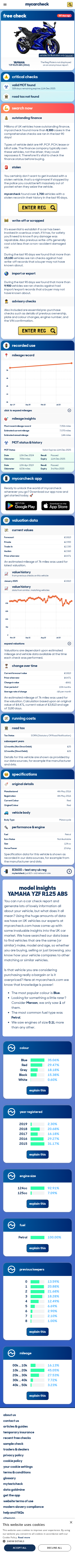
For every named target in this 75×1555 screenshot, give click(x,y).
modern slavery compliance (23, 1507)
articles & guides (15, 1426)
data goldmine (14, 1489)
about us (9, 1415)
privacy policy (13, 1455)
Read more (24, 1537)
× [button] (71, 1522)
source (69, 55)
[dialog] (37, 1537)
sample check (13, 1444)
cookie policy (12, 1461)
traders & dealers (16, 1449)
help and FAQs (13, 1512)
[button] (37, 1541)
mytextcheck (13, 1484)
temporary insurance (18, 1432)
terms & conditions (17, 1472)
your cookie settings (18, 1466)
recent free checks (17, 1438)
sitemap (9, 1518)
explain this (37, 1090)
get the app (11, 1495)
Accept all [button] (20, 1547)
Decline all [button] (54, 1547)
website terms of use (18, 1501)
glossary (9, 1478)
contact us (11, 1421)
